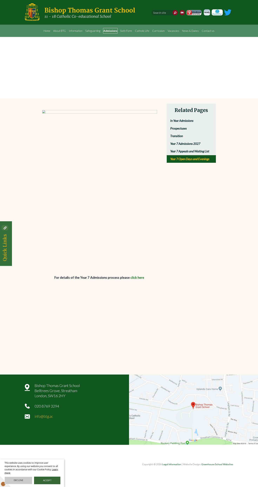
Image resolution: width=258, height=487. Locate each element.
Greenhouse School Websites (217, 464)
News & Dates (190, 30)
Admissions (110, 30)
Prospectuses (178, 128)
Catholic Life (142, 30)
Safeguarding (92, 30)
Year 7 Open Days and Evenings (189, 159)
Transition (176, 136)
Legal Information (171, 464)
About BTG (59, 30)
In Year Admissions (181, 120)
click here (137, 277)
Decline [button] (18, 480)
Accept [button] (47, 480)
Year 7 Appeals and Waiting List (189, 151)
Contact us (208, 30)
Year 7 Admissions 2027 (185, 144)
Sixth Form (126, 30)
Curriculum (158, 30)
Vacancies (173, 30)
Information (75, 30)
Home (47, 30)
